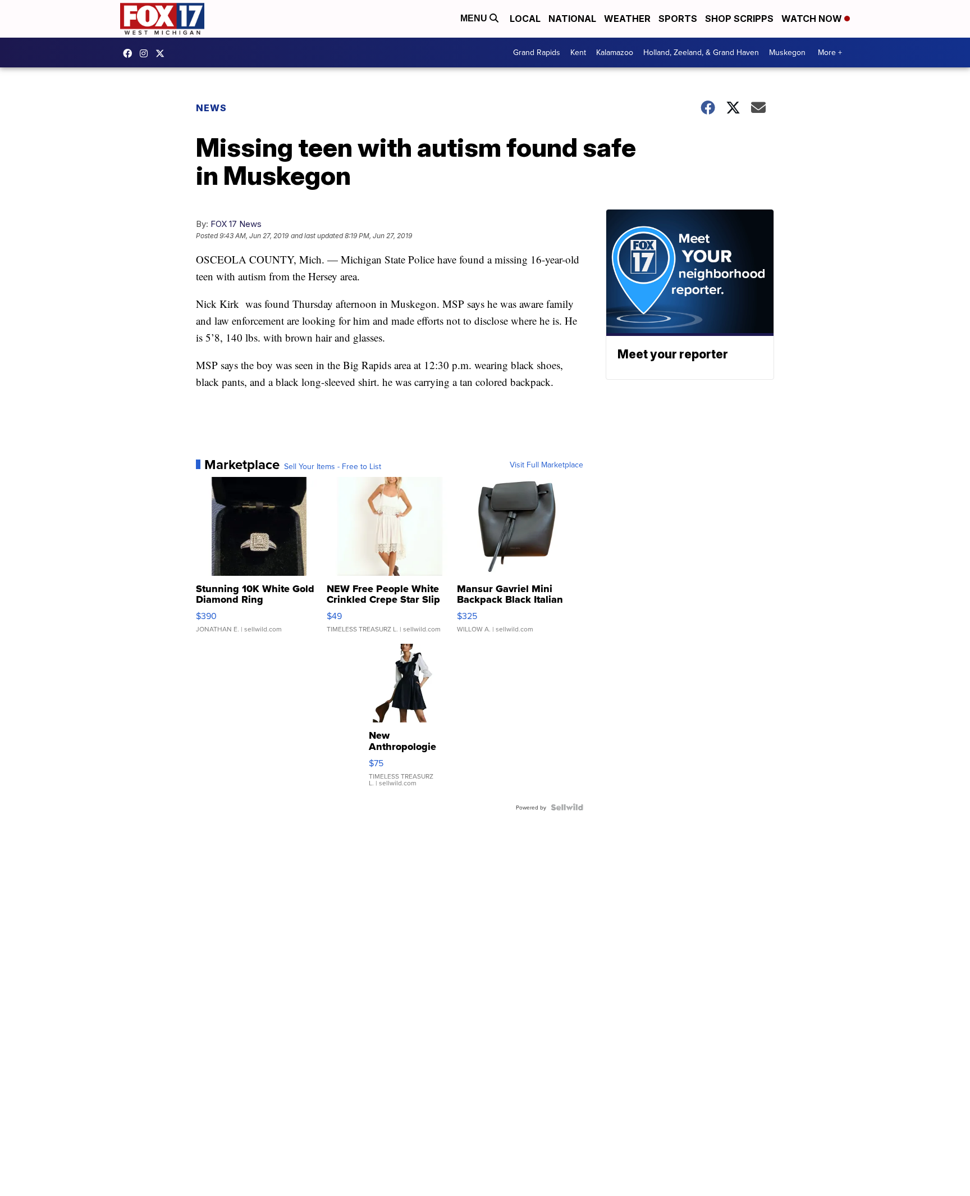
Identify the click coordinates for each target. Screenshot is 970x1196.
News (211, 107)
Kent (578, 52)
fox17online (130, 53)
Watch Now (812, 18)
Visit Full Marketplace (546, 465)
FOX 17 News (236, 224)
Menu (474, 18)
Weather (627, 18)
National (572, 18)
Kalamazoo (614, 52)
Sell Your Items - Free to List (332, 466)
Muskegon (787, 52)
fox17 (162, 53)
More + (830, 52)
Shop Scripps (739, 18)
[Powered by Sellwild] (567, 807)
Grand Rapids (536, 52)
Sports (677, 18)
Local (525, 18)
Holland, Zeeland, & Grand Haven (701, 52)
